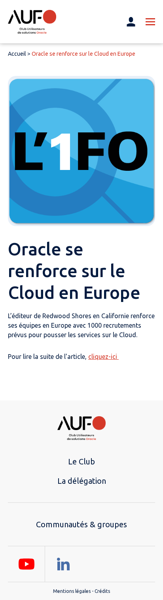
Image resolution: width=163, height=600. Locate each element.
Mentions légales (72, 591)
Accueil (17, 54)
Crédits (102, 591)
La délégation (81, 480)
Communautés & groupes (81, 524)
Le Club (81, 461)
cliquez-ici (103, 356)
